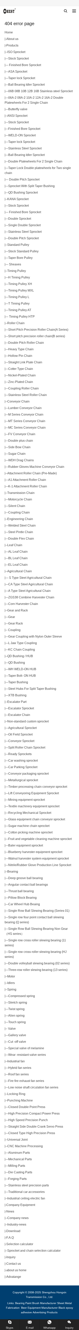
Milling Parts (16, 1165)
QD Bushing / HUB (20, 656)
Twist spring (16, 1009)
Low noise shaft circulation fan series (33, 1087)
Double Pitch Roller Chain (26, 342)
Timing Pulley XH (20, 284)
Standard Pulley (18, 244)
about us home (16, 1270)
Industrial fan (16, 1061)
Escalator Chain (19, 714)
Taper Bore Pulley (20, 257)
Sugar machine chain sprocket (28, 825)
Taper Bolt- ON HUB (22, 675)
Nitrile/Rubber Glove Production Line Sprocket (39, 865)
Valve (11, 1028)
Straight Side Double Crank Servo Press (35, 1126)
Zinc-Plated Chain (20, 381)
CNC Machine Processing (25, 1146)
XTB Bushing (17, 695)
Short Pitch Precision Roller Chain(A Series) (38, 329)
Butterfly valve (17, 109)
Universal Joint (17, 1139)
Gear (11, 617)
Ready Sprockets (20, 754)
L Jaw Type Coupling (22, 643)
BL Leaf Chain (18, 558)
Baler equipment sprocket (25, 845)
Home (9, 32)
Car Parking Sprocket (22, 767)
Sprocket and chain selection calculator (34, 1250)
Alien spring (16, 1015)
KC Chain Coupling (21, 649)
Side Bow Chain (19, 447)
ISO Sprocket (16, 52)
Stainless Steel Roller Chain (27, 395)
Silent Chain (16, 506)
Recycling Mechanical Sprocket (29, 812)
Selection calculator (19, 1244)
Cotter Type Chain (20, 368)
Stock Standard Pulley (23, 251)
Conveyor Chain (18, 401)
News (10, 1211)
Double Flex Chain (21, 538)
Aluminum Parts (19, 1152)
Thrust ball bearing (21, 891)
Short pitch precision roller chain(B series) (36, 336)
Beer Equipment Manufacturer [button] (39, 1307)
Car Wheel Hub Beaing (24, 904)
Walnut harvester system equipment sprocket (38, 858)
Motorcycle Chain (20, 499)
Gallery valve (17, 1035)
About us (12, 39)
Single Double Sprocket (24, 225)
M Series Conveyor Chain (25, 414)
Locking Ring (16, 1094)
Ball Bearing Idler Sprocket (26, 84)
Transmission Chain (21, 492)
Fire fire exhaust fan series (26, 1080)
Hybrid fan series (19, 1067)
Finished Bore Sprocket (24, 65)
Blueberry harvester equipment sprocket (35, 852)
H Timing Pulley (19, 277)
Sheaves (14, 264)
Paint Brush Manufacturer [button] (40, 1303)
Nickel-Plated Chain (22, 375)
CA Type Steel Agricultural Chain (30, 584)
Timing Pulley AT (19, 310)
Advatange (13, 1276)
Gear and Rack (17, 610)
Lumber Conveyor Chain (25, 408)
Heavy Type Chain (21, 349)
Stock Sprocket (18, 58)
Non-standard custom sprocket (28, 721)
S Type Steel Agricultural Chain (30, 577)
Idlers (11, 983)
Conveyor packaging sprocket (28, 773)
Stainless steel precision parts (28, 1185)
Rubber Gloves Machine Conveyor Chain (36, 466)
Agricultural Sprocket (22, 728)
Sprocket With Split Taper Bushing (31, 186)
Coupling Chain (19, 512)
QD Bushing (16, 662)
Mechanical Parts (20, 1159)
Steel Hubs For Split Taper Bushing (32, 688)
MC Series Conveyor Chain (27, 427)
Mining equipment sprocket (26, 799)
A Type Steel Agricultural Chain (29, 590)
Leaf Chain (14, 545)
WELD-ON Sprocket (22, 135)
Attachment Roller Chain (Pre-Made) (32, 473)
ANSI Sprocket (17, 115)
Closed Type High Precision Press (31, 1133)
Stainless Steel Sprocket (25, 148)
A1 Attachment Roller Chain (27, 479)
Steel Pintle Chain (20, 532)
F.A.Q (10, 1237)
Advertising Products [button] (45, 1312)
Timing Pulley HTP (21, 316)
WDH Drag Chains (21, 460)
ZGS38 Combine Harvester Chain (31, 597)
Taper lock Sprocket (21, 78)
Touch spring (17, 1022)
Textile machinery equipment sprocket (33, 806)
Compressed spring (21, 996)
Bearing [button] (20, 1303)
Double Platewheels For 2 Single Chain (35, 161)
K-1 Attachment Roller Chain (27, 486)
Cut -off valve (17, 1041)
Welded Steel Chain (22, 525)
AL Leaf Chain (18, 551)
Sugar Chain (17, 453)
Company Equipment (20, 1205)
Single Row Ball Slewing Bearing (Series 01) (38, 910)
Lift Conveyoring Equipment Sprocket (33, 793)
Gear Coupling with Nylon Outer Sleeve (35, 636)
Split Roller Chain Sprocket (26, 747)
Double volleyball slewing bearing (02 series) (39, 963)
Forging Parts (17, 1178)
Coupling (14, 630)
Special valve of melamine (26, 1048)
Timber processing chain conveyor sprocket (37, 786)
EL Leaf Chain (18, 564)
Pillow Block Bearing (22, 897)
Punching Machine (20, 1100)
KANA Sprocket (18, 199)
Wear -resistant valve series (27, 1054)
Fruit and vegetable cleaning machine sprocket (40, 839)
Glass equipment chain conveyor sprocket (36, 819)
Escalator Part (16, 701)
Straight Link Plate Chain (25, 362)
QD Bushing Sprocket (23, 192)
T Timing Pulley (19, 303)
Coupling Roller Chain (23, 388)
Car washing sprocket (23, 760)
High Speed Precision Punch (28, 1120)
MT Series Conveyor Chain (26, 421)
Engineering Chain (20, 519)
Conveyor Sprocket (21, 741)
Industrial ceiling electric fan (26, 1198)
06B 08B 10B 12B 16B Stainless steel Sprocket (40, 91)
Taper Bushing (18, 682)
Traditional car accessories (26, 1191)
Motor (11, 976)
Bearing (12, 871)
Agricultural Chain (19, 571)
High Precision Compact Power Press (34, 1113)
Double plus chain (20, 440)
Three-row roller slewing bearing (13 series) (37, 969)
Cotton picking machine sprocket (30, 832)
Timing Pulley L (18, 297)
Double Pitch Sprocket (24, 179)
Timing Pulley (16, 270)
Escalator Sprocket (21, 708)
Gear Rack (15, 623)
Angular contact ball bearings (28, 884)
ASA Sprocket (17, 71)
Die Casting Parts (20, 1172)
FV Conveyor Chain (21, 434)
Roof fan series (18, 1074)
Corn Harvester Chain (23, 603)
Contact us (13, 1263)
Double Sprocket (19, 218)
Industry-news (16, 1224)
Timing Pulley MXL (21, 290)
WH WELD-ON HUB (22, 669)
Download (13, 1231)
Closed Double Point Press (26, 1107)
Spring (11, 989)
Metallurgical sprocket (23, 780)
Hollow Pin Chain (20, 355)
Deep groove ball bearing (25, 878)
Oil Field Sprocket (20, 734)
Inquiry (11, 1257)
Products (12, 45)
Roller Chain (16, 323)
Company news (18, 1218)
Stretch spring (17, 1002)
